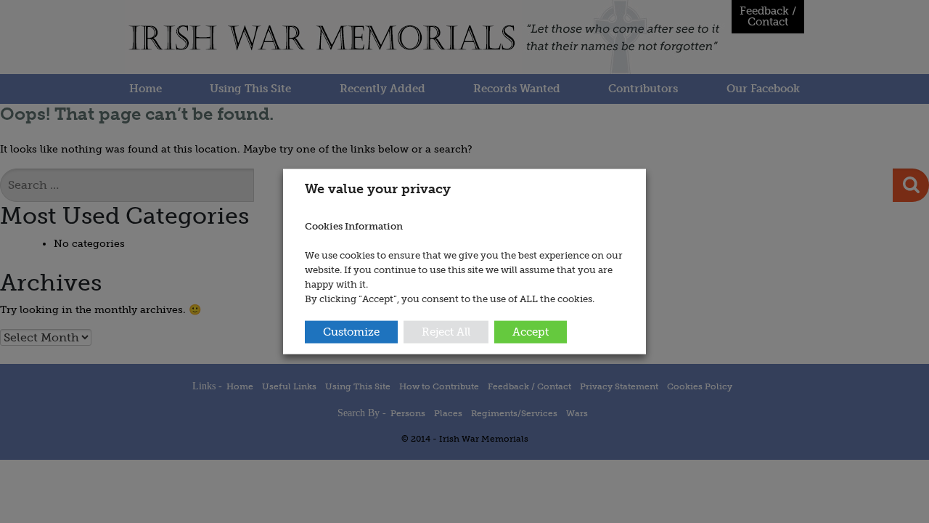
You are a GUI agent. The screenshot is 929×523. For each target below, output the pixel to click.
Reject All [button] (446, 331)
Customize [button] (351, 331)
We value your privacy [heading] (378, 189)
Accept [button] (530, 331)
